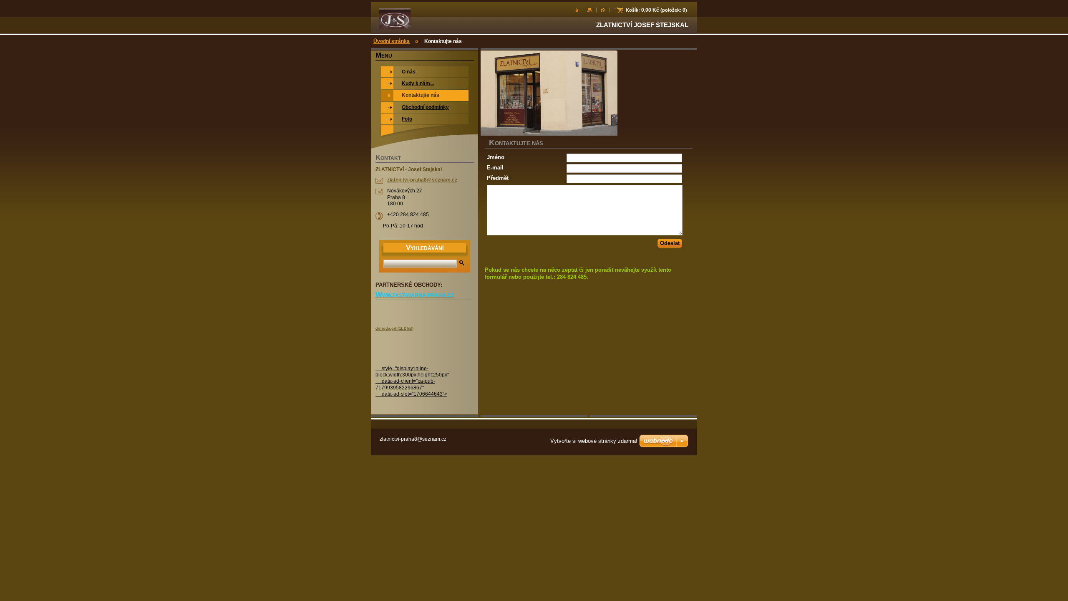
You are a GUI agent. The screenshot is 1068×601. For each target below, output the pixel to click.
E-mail (495, 167)
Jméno (495, 157)
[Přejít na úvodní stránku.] (395, 26)
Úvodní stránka (391, 41)
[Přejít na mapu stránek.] (589, 10)
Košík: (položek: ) (656, 10)
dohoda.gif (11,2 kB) (394, 328)
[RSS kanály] (603, 10)
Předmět (498, 178)
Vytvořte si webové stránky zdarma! (593, 441)
